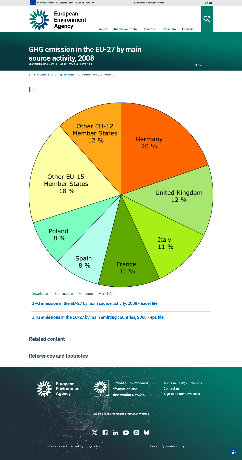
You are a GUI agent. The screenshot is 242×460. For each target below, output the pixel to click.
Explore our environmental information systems (121, 413)
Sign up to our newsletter (182, 394)
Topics (103, 29)
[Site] (59, 19)
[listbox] (62, 3)
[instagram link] (136, 432)
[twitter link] (95, 432)
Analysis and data (125, 29)
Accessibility (77, 446)
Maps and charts (66, 75)
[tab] (40, 294)
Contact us (171, 388)
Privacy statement (57, 446)
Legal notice (93, 446)
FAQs (183, 383)
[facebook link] (105, 432)
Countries (149, 29)
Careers (196, 383)
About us (187, 29)
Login (183, 446)
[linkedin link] (116, 432)
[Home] (30, 75)
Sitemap (154, 446)
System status (169, 446)
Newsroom (168, 29)
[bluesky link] (147, 432)
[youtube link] (126, 432)
